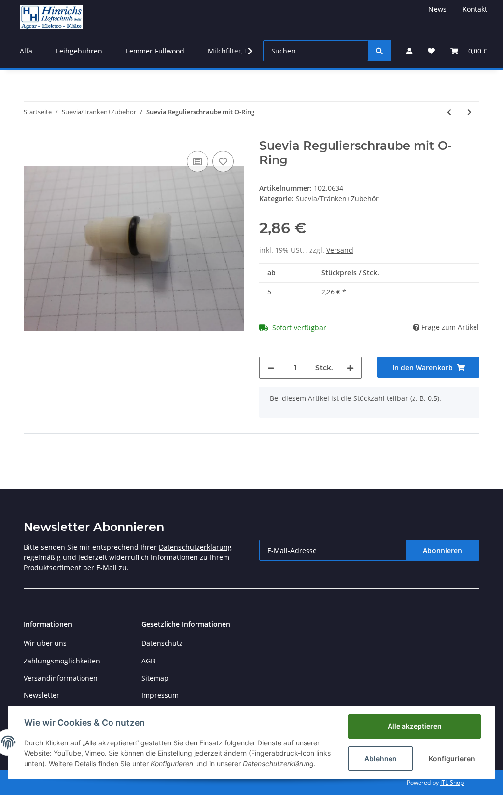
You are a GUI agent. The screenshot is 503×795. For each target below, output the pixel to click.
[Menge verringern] (270, 367)
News (437, 9)
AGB (148, 660)
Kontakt (474, 9)
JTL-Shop (452, 782)
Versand (339, 250)
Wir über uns (45, 643)
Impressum (160, 695)
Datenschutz (162, 643)
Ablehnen (380, 758)
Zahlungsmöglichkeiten (62, 660)
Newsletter (41, 695)
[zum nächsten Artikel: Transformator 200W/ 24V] (469, 112)
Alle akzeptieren (415, 726)
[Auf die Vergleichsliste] (197, 161)
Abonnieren (442, 550)
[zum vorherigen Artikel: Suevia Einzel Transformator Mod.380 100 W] (449, 112)
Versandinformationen (61, 678)
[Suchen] (379, 50)
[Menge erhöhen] (350, 367)
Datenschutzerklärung (195, 547)
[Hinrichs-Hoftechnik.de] (51, 17)
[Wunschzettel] (431, 51)
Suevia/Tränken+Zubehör (337, 198)
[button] (409, 51)
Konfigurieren (452, 758)
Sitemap (154, 678)
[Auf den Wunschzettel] (223, 161)
